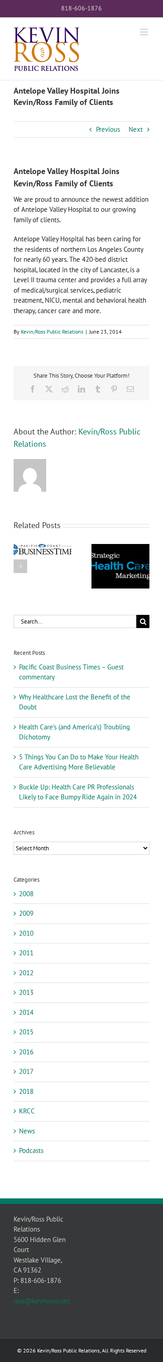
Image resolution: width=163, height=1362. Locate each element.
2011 (26, 952)
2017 (26, 1071)
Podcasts (31, 1150)
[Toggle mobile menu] (144, 32)
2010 (26, 933)
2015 (26, 1032)
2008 (26, 893)
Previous (108, 129)
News (27, 1131)
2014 (26, 1012)
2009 (26, 913)
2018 (26, 1091)
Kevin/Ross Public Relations (52, 331)
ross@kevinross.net (42, 1301)
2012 (26, 972)
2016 (26, 1052)
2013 (26, 992)
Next (136, 129)
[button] (20, 566)
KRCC (27, 1111)
